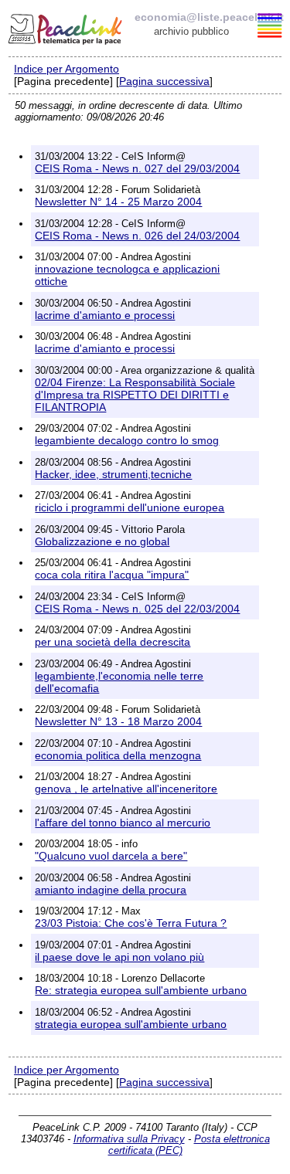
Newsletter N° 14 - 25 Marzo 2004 (118, 201)
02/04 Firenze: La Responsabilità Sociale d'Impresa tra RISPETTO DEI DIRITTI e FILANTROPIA (135, 394)
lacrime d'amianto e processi (105, 315)
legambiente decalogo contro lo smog (127, 440)
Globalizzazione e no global (102, 541)
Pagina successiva (164, 81)
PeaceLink (67, 27)
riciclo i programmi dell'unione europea (129, 507)
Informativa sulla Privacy (129, 1139)
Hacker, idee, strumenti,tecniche (113, 474)
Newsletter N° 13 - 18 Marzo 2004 (118, 721)
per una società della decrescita (112, 642)
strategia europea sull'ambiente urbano (131, 1024)
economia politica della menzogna (118, 755)
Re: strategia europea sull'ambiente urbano (141, 990)
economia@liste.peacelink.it (209, 17)
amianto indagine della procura (110, 890)
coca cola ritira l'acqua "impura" (112, 574)
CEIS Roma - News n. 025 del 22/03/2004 (137, 608)
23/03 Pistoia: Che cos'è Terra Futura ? (131, 923)
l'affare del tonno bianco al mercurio (122, 822)
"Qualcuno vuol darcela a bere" (111, 856)
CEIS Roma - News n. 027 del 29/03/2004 (137, 168)
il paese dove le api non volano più (119, 957)
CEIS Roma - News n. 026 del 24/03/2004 (137, 235)
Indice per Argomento (66, 69)
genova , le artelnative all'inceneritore (126, 788)
